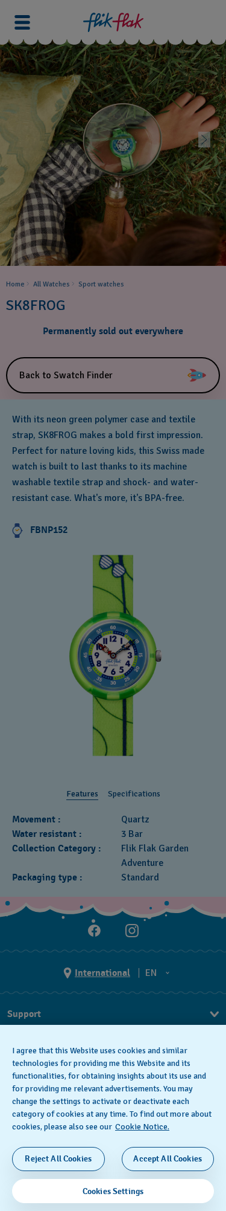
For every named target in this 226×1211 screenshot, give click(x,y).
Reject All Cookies (58, 1159)
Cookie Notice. (142, 1127)
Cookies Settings (113, 1191)
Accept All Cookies (167, 1159)
